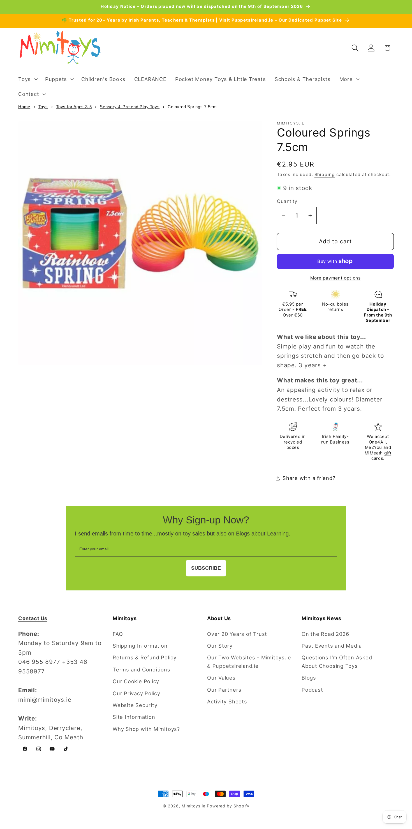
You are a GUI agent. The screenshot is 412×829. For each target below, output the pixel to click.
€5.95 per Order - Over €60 (293, 309)
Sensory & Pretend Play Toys (129, 106)
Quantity (287, 201)
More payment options (335, 278)
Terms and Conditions (141, 669)
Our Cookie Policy (136, 681)
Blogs (309, 678)
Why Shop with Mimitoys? (146, 729)
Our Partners (224, 690)
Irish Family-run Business (335, 439)
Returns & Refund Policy (145, 657)
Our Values (221, 678)
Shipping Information (140, 646)
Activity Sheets (227, 701)
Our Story (220, 646)
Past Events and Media (332, 646)
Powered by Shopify (228, 805)
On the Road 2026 (325, 634)
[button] (27, 79)
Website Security (135, 705)
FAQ (118, 634)
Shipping (324, 174)
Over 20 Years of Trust (237, 634)
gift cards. (381, 455)
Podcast (312, 690)
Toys (43, 106)
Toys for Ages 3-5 (74, 106)
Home (24, 106)
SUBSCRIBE (206, 568)
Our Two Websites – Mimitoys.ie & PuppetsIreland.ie (249, 661)
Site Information (134, 717)
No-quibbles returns (335, 306)
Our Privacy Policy (136, 693)
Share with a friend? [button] (309, 478)
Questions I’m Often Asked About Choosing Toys (337, 661)
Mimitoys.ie (193, 805)
